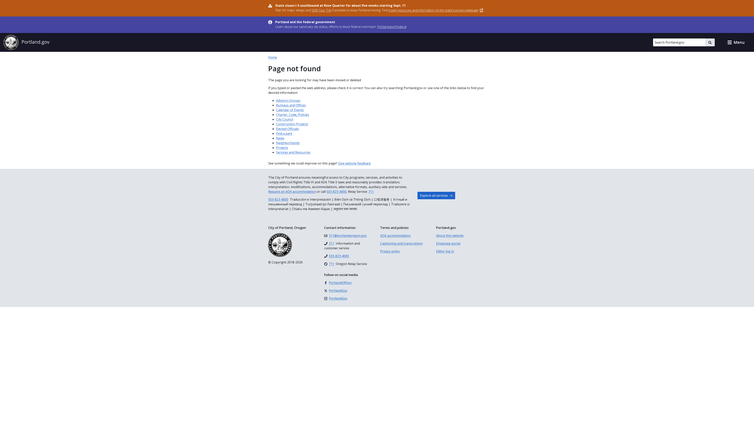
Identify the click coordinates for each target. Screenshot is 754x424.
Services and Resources (293, 152)
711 (371, 191)
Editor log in (445, 251)
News (280, 138)
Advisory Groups (288, 100)
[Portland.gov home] (26, 42)
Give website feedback (354, 163)
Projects (282, 147)
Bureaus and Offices (291, 105)
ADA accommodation (395, 235)
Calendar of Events (290, 110)
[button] (736, 42)
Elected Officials (287, 129)
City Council (284, 119)
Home (272, 57)
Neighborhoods (288, 143)
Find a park (284, 133)
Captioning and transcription (401, 243)
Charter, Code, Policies (292, 114)
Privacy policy (390, 251)
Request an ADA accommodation (292, 191)
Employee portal (448, 243)
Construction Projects (292, 124)
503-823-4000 (336, 191)
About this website (450, 235)
